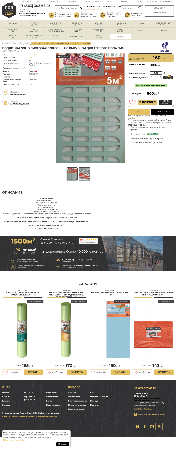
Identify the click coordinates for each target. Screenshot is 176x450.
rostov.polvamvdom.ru (9, 10)
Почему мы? (55, 1)
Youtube (159, 426)
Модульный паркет (99, 397)
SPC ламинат (74, 397)
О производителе (18, 94)
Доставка (162, 111)
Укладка (123, 1)
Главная (7, 43)
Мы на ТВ (39, 1)
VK (137, 426)
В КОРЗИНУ (147, 102)
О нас (6, 387)
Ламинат (72, 392)
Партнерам (51, 392)
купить (33, 372)
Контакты (137, 1)
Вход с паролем (165, 1)
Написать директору (92, 9)
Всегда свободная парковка (151, 414)
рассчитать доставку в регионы (150, 85)
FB (144, 426)
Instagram (151, 426)
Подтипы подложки (19, 104)
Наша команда (53, 405)
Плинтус (94, 401)
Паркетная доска (76, 409)
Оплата (139, 111)
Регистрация (152, 1)
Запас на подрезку (168, 77)
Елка (92, 392)
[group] (90, 108)
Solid (27, 43)
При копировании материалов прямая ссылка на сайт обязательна (29, 416)
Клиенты (6, 401)
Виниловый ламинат (77, 401)
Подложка (17, 43)
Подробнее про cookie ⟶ (15, 440)
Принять (62, 444)
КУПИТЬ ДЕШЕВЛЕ (165, 102)
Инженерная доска (77, 405)
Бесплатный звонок (69, 8)
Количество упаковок (138, 78)
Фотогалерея (52, 397)
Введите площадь (137, 73)
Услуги (111, 1)
